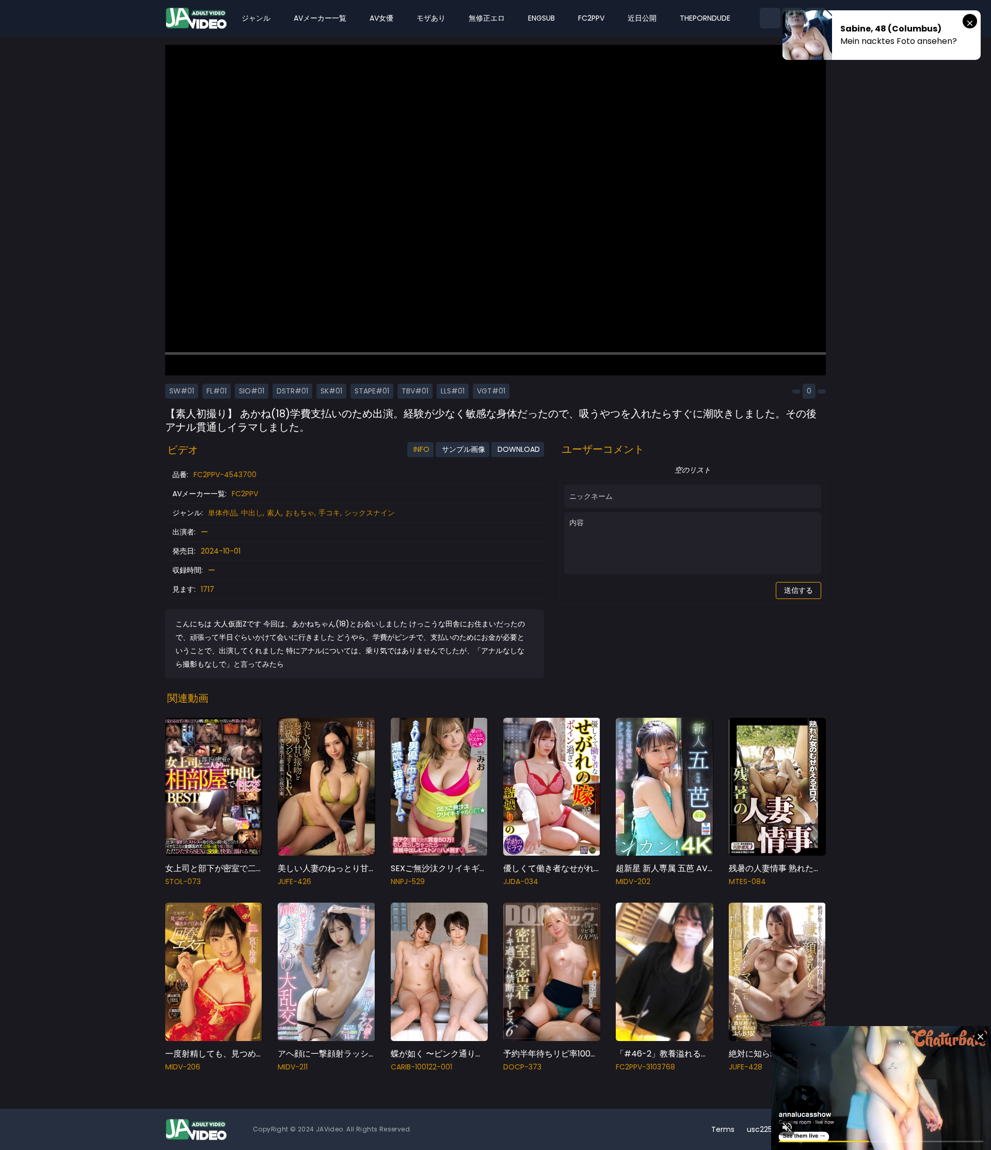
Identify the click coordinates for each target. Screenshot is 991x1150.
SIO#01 (251, 391)
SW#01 (181, 391)
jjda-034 (520, 881)
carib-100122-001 (421, 1067)
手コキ (329, 513)
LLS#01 (453, 391)
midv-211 (293, 1067)
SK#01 (331, 391)
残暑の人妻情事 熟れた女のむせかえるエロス (812, 868)
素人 (274, 513)
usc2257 (762, 1129)
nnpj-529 (408, 881)
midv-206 (182, 1067)
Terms (722, 1129)
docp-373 (522, 1067)
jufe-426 (294, 881)
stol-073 (183, 881)
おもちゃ (299, 513)
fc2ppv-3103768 (645, 1067)
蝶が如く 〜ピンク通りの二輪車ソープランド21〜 (482, 1054)
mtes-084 (747, 881)
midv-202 (633, 881)
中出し (252, 513)
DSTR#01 (292, 391)
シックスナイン (369, 513)
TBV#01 (415, 391)
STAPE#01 (372, 391)
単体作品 (222, 513)
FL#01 (216, 391)
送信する (798, 590)
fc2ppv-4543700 (225, 474)
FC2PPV (245, 494)
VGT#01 (491, 391)
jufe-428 (745, 1067)
